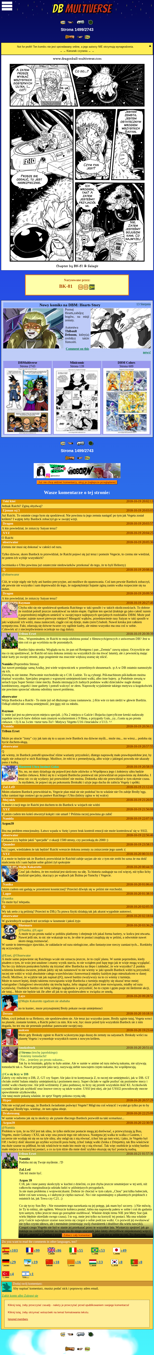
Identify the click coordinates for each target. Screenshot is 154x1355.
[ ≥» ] (80, 37)
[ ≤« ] (70, 22)
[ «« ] (63, 22)
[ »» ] (87, 37)
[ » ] (70, 37)
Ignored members (18, 1319)
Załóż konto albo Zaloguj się (20, 1295)
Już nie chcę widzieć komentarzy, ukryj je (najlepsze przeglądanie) (77, 482)
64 (80, 287)
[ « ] (81, 22)
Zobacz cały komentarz (77, 1235)
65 (86, 287)
